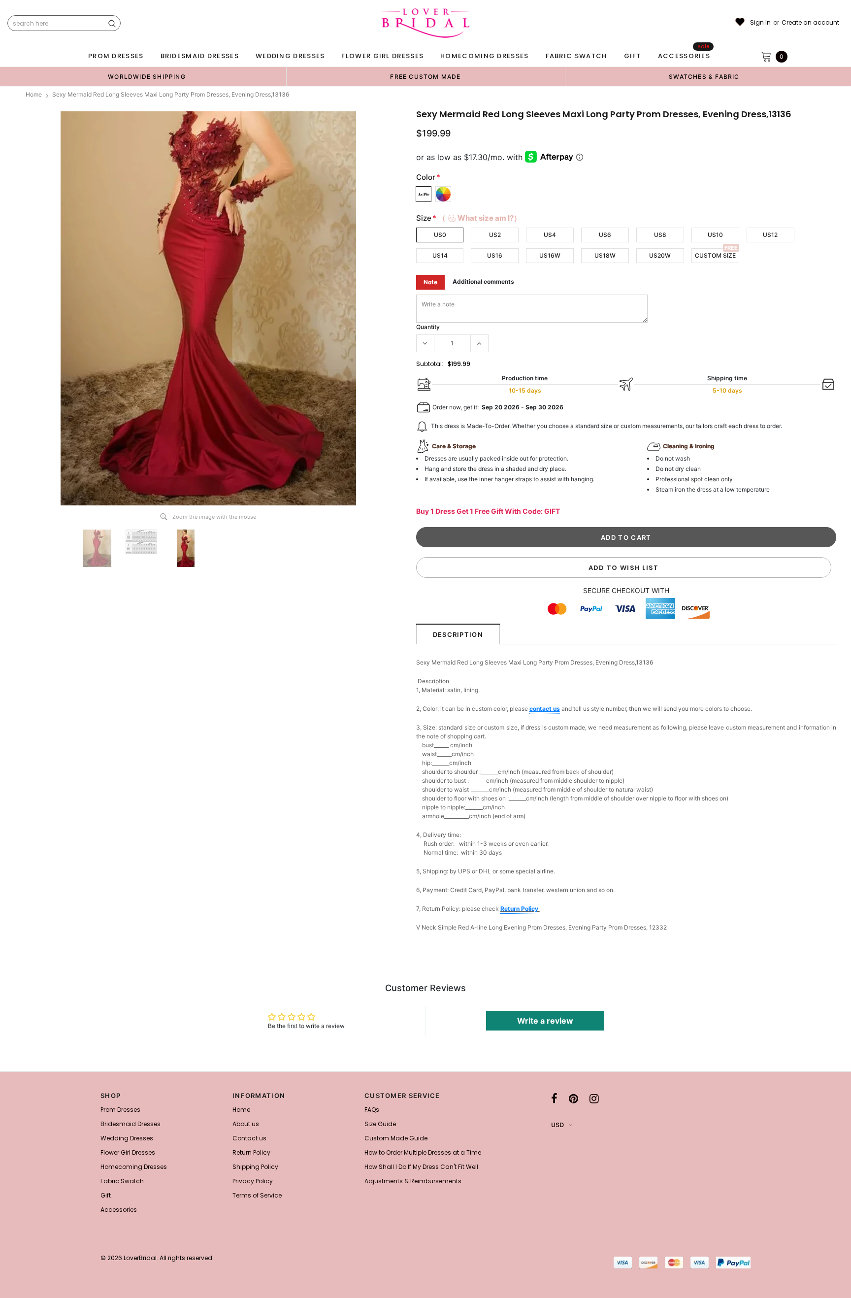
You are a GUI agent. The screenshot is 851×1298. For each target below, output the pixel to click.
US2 (495, 234)
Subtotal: (429, 364)
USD (557, 1125)
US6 (605, 234)
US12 (770, 234)
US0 (440, 234)
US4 (550, 234)
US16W (549, 255)
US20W (660, 255)
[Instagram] (594, 1098)
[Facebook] (554, 1098)
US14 (440, 255)
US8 (660, 234)
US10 (715, 234)
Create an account (810, 23)
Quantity (428, 327)
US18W (605, 255)
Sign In (760, 23)
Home (34, 94)
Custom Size (715, 255)
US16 (494, 255)
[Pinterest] (573, 1098)
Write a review (545, 1021)
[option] (146, 76)
